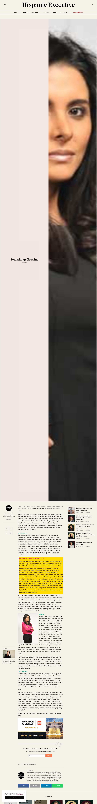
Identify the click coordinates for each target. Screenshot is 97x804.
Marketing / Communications (30, 764)
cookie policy (20, 794)
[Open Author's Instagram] (29, 770)
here (19, 715)
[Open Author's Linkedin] (32, 770)
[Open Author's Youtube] (30, 770)
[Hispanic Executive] (48, 5)
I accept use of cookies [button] (14, 797)
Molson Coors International (38, 508)
